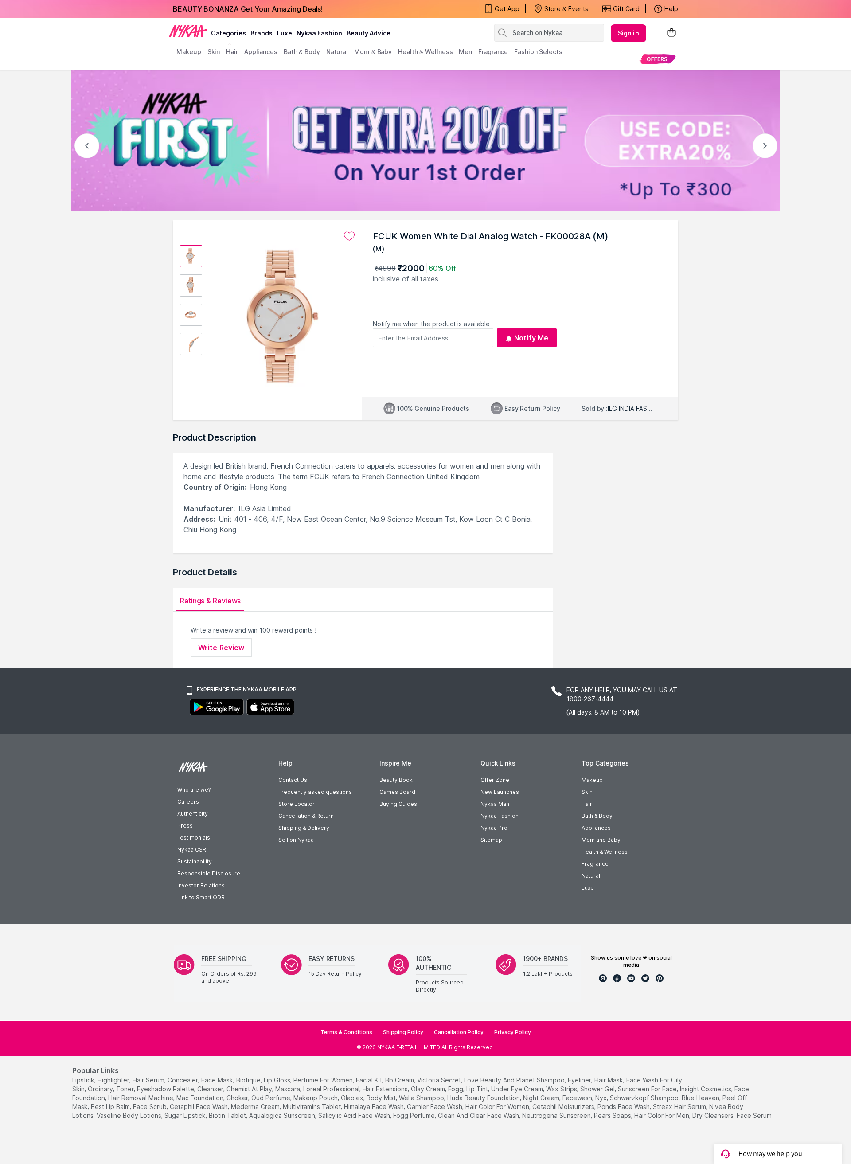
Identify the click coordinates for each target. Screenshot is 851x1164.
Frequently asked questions (315, 792)
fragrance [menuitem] (493, 51)
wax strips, (562, 1089)
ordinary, (101, 1089)
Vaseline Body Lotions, (130, 1115)
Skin (587, 792)
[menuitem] (657, 59)
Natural (591, 875)
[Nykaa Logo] (188, 31)
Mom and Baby (601, 839)
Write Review (221, 647)
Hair (587, 804)
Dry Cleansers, (713, 1115)
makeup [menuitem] (188, 51)
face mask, (217, 1080)
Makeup (592, 780)
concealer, (183, 1080)
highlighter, (114, 1080)
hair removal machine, (141, 1098)
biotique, (249, 1080)
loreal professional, (332, 1089)
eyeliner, (580, 1080)
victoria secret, (439, 1080)
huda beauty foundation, (484, 1098)
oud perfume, (271, 1098)
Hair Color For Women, (498, 1106)
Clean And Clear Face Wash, (479, 1115)
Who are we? (194, 789)
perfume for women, (323, 1080)
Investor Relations (201, 885)
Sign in (628, 33)
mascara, (288, 1089)
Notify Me (531, 337)
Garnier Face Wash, (435, 1106)
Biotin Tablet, (228, 1115)
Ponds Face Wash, (624, 1106)
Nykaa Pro (493, 827)
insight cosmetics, (706, 1089)
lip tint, (477, 1089)
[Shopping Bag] (671, 33)
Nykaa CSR (191, 849)
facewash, (577, 1098)
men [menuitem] (465, 51)
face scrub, (150, 1106)
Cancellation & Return (306, 815)
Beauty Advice (368, 33)
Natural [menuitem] (337, 51)
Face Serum (754, 1115)
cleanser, (211, 1089)
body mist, (382, 1098)
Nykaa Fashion (319, 33)
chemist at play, (249, 1089)
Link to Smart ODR (201, 897)
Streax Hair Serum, (680, 1106)
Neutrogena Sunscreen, (557, 1115)
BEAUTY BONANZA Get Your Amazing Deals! (248, 8)
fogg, (456, 1089)
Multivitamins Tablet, (312, 1106)
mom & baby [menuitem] (373, 51)
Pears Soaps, (613, 1115)
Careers (188, 801)
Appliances (596, 827)
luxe (284, 33)
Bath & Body (597, 815)
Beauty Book (396, 780)
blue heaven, (701, 1098)
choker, (238, 1098)
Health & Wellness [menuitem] (425, 51)
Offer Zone (494, 780)
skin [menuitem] (213, 51)
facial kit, (369, 1080)
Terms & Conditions (346, 1032)
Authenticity (192, 813)
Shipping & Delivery (303, 827)
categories (228, 33)
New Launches (499, 792)
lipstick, (84, 1080)
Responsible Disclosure (208, 873)
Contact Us (292, 780)
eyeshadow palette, (166, 1089)
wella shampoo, (422, 1098)
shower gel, (598, 1089)
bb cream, (400, 1080)
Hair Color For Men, (662, 1115)
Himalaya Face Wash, (374, 1106)
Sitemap (491, 839)
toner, (125, 1089)
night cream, (542, 1098)
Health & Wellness (605, 851)
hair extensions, (386, 1089)
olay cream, (428, 1089)
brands (261, 33)
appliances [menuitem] (260, 51)
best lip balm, (111, 1106)
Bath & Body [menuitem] (302, 51)
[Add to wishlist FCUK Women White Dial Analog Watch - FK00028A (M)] (349, 236)
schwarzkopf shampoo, (645, 1098)
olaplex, (353, 1098)
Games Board (397, 792)
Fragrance (595, 863)
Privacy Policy (512, 1032)
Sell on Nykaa (296, 839)
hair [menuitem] (232, 51)
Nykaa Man (494, 804)
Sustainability (194, 861)
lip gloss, (278, 1080)
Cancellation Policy (459, 1032)
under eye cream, (517, 1089)
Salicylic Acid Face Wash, (354, 1115)
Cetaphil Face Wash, (199, 1106)
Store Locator (296, 804)
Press (185, 825)
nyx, (601, 1098)
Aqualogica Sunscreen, (282, 1115)
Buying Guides (398, 804)
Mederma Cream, (256, 1106)
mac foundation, (200, 1098)
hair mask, (609, 1080)
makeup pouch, (316, 1098)
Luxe (588, 887)
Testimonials (193, 837)
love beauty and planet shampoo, (515, 1080)
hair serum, (149, 1080)
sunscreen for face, (648, 1089)
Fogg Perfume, (414, 1115)
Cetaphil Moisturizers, (564, 1106)
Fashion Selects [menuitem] (538, 51)
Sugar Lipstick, (185, 1115)
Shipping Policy (403, 1032)
